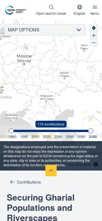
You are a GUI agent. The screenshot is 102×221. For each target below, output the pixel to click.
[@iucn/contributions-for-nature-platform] (16, 10)
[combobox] (79, 10)
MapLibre (36, 164)
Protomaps (54, 164)
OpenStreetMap (79, 164)
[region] (51, 95)
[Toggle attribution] (95, 164)
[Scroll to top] (51, 170)
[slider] (11, 131)
